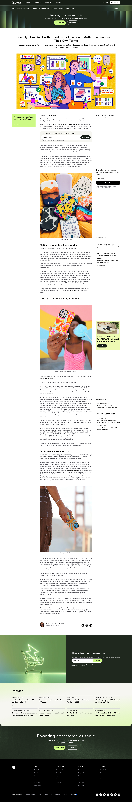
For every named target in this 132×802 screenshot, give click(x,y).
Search (116, 8)
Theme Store (59, 773)
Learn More (102, 346)
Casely (74, 149)
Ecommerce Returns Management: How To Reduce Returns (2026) (24, 714)
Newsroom (37, 782)
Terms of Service (30, 794)
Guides (80, 776)
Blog (13, 8)
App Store (59, 776)
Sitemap (57, 794)
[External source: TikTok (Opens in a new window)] (111, 794)
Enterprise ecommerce (23, 8)
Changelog (81, 785)
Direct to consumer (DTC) (103, 403)
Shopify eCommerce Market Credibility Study (65, 124)
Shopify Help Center (105, 770)
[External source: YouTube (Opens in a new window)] (104, 794)
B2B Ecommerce (64, 8)
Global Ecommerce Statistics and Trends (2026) (51, 714)
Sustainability (37, 785)
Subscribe (108, 183)
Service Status (104, 779)
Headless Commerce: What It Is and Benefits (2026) (23, 701)
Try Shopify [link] (85, 137)
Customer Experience (72, 710)
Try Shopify (105, 2)
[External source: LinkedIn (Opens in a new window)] (90, 625)
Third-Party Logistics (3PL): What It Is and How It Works (107, 701)
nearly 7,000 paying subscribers (60, 432)
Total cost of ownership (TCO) (40, 8)
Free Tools (81, 782)
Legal (39, 794)
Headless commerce (17, 697)
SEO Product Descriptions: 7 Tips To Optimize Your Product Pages (107, 714)
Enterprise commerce (102, 241)
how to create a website (47, 378)
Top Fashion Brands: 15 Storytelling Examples (79, 714)
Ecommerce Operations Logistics (103, 697)
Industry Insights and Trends (68, 33)
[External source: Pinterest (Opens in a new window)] (119, 794)
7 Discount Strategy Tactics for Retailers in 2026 (78, 701)
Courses (80, 779)
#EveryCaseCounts (72, 470)
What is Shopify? (38, 770)
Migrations (54, 8)
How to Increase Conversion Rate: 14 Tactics (51, 701)
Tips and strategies (102, 410)
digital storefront (73, 290)
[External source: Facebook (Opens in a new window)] (83, 625)
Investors (36, 779)
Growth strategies (44, 697)
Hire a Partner (103, 776)
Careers (36, 776)
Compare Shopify (83, 773)
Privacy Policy (48, 794)
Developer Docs (60, 770)
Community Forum (105, 773)
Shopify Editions (38, 773)
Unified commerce (101, 418)
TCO (98, 251)
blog (56, 33)
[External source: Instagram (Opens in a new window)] (108, 794)
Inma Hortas (52, 115)
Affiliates (58, 782)
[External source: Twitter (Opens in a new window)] (86, 625)
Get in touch (115, 2)
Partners (58, 779)
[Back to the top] (13, 767)
